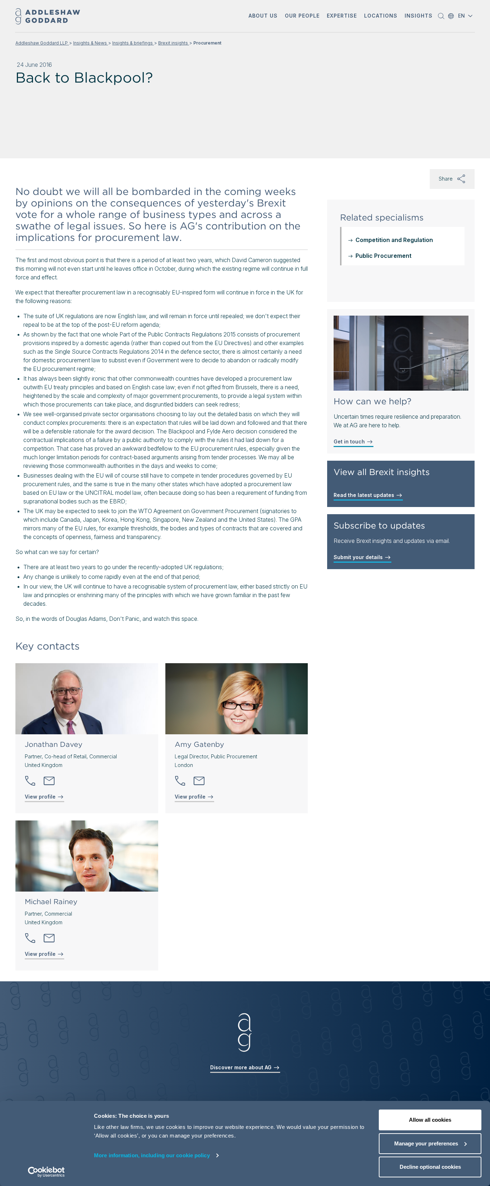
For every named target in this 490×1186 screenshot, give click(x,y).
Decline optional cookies (430, 1167)
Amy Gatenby (199, 744)
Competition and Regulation (394, 239)
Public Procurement (383, 255)
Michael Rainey (51, 901)
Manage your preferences (426, 1143)
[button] (263, 16)
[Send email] (49, 781)
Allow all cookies (430, 1120)
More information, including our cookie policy (152, 1155)
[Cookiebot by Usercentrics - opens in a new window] (46, 1172)
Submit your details (359, 557)
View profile (41, 797)
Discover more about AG (241, 1067)
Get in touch (350, 441)
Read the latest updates (365, 495)
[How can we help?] (401, 353)
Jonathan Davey (54, 744)
